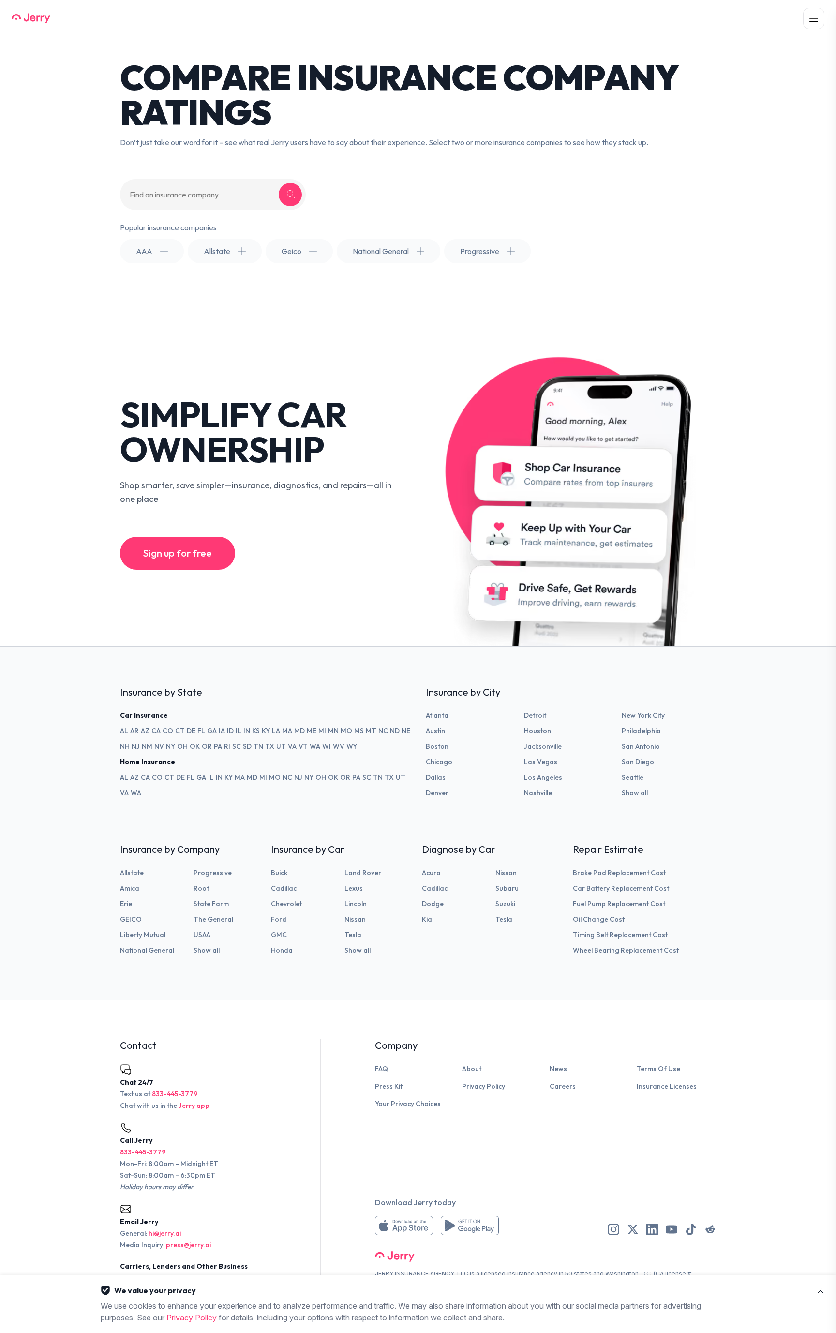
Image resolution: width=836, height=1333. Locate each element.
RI (227, 746)
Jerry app (194, 1105)
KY (266, 731)
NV (159, 746)
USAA (202, 934)
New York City (643, 715)
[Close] (820, 1290)
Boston (437, 746)
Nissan (355, 919)
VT (303, 746)
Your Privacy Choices (408, 1103)
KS (256, 731)
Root (201, 888)
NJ (136, 746)
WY (351, 746)
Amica (129, 888)
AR (134, 731)
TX (269, 746)
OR (207, 746)
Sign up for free (177, 553)
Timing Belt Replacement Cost (620, 934)
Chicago (439, 761)
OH (182, 746)
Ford (278, 919)
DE (191, 731)
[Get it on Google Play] (470, 1225)
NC (383, 731)
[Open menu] (813, 18)
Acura (431, 872)
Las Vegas (540, 761)
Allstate (132, 872)
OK (195, 746)
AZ (145, 731)
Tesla (352, 934)
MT (371, 731)
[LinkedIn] (652, 1229)
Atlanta (437, 715)
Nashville (538, 792)
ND (395, 731)
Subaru (507, 888)
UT (281, 746)
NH (125, 746)
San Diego (638, 761)
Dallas (436, 777)
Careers (563, 1086)
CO (168, 731)
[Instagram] (613, 1229)
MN (333, 731)
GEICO (131, 919)
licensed (493, 1273)
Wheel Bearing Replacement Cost (626, 950)
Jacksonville (543, 746)
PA (218, 746)
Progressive (213, 872)
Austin (435, 731)
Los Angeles (543, 777)
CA (156, 731)
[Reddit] (710, 1229)
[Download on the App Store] (404, 1225)
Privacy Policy (483, 1086)
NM (147, 746)
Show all (635, 792)
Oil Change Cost (599, 919)
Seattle (632, 777)
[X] (633, 1229)
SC (236, 746)
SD (247, 746)
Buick (279, 872)
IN (246, 731)
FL (201, 731)
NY (170, 746)
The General (213, 919)
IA (222, 731)
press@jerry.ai (188, 1245)
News (558, 1068)
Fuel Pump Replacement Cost (619, 903)
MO (346, 731)
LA (276, 731)
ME (311, 731)
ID (230, 731)
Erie (126, 903)
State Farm (211, 903)
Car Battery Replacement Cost (621, 888)
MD (299, 731)
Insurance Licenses (667, 1086)
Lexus (353, 888)
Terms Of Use (658, 1068)
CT (180, 731)
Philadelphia (641, 731)
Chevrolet (286, 903)
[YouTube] (671, 1229)
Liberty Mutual (142, 934)
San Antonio (641, 746)
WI (326, 746)
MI (322, 731)
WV (338, 746)
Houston (537, 731)
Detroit (535, 715)
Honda (282, 950)
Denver (437, 792)
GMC (279, 934)
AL (124, 731)
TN (258, 746)
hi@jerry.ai (165, 1233)
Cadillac (284, 888)
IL (238, 731)
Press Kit (389, 1086)
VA (292, 746)
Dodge (433, 903)
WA (315, 746)
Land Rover (362, 872)
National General (147, 950)
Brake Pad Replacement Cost (619, 872)
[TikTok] (691, 1229)
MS (359, 731)
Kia (427, 919)
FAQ (381, 1068)
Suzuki (505, 903)
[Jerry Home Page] (31, 18)
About (471, 1068)
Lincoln (355, 903)
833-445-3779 (175, 1094)
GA (212, 731)
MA (287, 731)
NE (406, 731)
